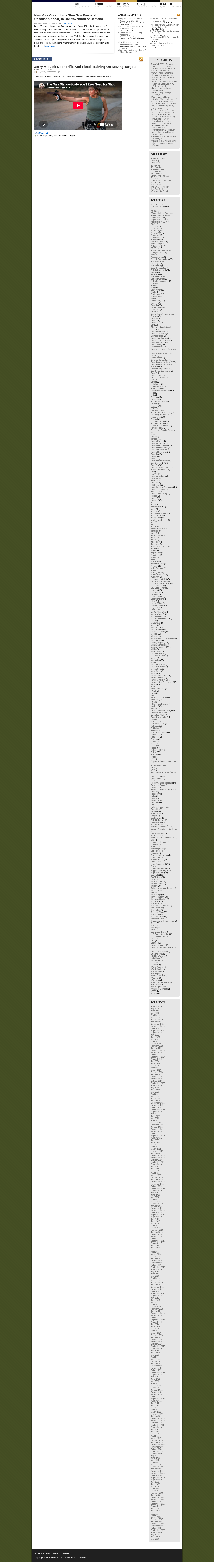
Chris (127, 25)
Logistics (154, 608)
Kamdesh (155, 555)
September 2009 (158, 1451)
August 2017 (156, 1243)
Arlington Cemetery (159, 253)
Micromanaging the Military (162, 638)
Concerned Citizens (159, 338)
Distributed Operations (160, 371)
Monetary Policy (157, 654)
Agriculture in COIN (159, 222)
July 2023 (155, 1087)
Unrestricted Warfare (159, 952)
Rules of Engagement (160, 807)
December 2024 (158, 1050)
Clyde (154, 47)
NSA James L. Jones (159, 704)
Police (153, 748)
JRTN (153, 548)
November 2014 (158, 1315)
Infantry (154, 511)
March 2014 (156, 1333)
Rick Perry (155, 794)
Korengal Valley (157, 572)
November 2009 (158, 1447)
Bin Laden (155, 283)
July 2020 (155, 1166)
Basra (153, 272)
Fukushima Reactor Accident (163, 430)
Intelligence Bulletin (159, 520)
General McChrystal (159, 445)
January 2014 (157, 1337)
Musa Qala (155, 671)
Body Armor (156, 290)
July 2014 (155, 1324)
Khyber (154, 566)
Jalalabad (155, 537)
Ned (165, 23)
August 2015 (156, 1296)
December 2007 (158, 1497)
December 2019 (158, 1182)
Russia (154, 811)
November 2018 (158, 1210)
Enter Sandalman (137, 38)
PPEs (153, 759)
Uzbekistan (155, 958)
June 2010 (155, 1432)
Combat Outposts (158, 334)
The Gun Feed (157, 182)
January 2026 (157, 1022)
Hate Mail (155, 478)
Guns (39, 135)
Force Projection (158, 421)
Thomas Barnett (157, 919)
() (136, 21)
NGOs (153, 695)
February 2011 (157, 1414)
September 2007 (158, 1504)
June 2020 (155, 1169)
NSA (153, 702)
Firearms (154, 417)
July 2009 (155, 1456)
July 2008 (155, 1482)
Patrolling (155, 730)
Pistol (153, 743)
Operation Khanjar (159, 717)
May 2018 (155, 1223)
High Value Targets (159, 489)
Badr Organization (158, 268)
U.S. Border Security (159, 934)
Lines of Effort (156, 603)
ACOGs (154, 211)
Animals (154, 239)
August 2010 (156, 1427)
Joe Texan (171, 23)
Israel (153, 533)
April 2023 (155, 1094)
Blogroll (154, 285)
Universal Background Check (163, 947)
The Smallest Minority (160, 187)
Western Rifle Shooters (160, 191)
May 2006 (155, 1539)
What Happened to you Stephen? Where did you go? (164, 98)
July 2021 (155, 1140)
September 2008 (158, 1478)
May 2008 (155, 1486)
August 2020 (156, 1164)
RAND (153, 781)
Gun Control (156, 463)
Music (153, 673)
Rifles (153, 796)
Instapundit (155, 165)
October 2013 (156, 1344)
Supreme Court (157, 873)
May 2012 (155, 1381)
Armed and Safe (158, 158)
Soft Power (155, 851)
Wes (133, 31)
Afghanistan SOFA (158, 220)
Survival (154, 875)
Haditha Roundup (158, 469)
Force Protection (158, 423)
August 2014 (156, 1322)
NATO (153, 684)
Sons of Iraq (156, 857)
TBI (152, 892)
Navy (153, 686)
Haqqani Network (158, 476)
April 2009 (155, 1462)
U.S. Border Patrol (158, 932)
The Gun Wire (157, 185)
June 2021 (155, 1142)
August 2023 (156, 1085)
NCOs (153, 691)
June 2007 (155, 1510)
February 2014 (157, 1335)
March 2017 (156, 1254)
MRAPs (154, 662)
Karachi (154, 559)
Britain (153, 299)
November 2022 (158, 1105)
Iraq (152, 524)
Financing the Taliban (160, 415)
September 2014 (158, 1320)
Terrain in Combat (158, 899)
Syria (153, 879)
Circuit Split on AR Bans (161, 123)
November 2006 (158, 1526)
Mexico (154, 634)
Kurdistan (155, 577)
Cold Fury (155, 161)
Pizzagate (155, 746)
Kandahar (155, 557)
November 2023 (158, 1079)
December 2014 (158, 1313)
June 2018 (155, 1221)
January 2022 (157, 1127)
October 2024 (156, 1055)
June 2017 (155, 1247)
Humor (154, 498)
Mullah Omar (156, 669)
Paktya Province (158, 724)
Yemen (154, 993)
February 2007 (157, 1519)
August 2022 (156, 1112)
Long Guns (155, 610)
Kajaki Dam (156, 553)
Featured (155, 410)
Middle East (156, 640)
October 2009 (156, 1449)
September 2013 (158, 1346)
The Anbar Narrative (159, 906)
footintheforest (157, 23)
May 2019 (155, 1197)
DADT (153, 356)
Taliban (154, 886)
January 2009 (157, 1469)
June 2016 (155, 1274)
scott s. (136, 23)
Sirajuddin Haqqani (159, 842)
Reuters (154, 792)
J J (140, 37)
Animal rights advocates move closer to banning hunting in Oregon (163, 143)
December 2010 (158, 1418)
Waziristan (155, 980)
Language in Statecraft (160, 581)
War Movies (156, 971)
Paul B (122, 23)
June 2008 (155, 1484)
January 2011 (156, 1416)
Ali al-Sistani (156, 233)
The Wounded (157, 917)
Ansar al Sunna (157, 242)
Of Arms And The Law (160, 176)
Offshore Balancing (159, 713)
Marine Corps (156, 614)
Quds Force (156, 776)
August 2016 (156, 1269)
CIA (152, 325)
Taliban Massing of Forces (162, 888)
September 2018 (158, 1215)
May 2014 (155, 1329)
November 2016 (158, 1263)
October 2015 (156, 1291)
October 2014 (156, 1318)
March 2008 (156, 1491)
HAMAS (154, 474)
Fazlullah (155, 406)
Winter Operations (158, 987)
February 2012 (157, 1388)
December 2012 (158, 1366)
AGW (153, 224)
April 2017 (155, 1252)
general (154, 439)
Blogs (153, 288)
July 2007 (155, 1508)
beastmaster (124, 46)
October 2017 (156, 1239)
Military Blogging (158, 643)
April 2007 (155, 1515)
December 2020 (158, 1155)
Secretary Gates (157, 833)
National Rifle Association (162, 682)
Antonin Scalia (157, 246)
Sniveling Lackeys (158, 849)
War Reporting (157, 974)
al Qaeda (155, 231)
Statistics (154, 866)
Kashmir (154, 562)
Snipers (154, 846)
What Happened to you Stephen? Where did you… (132, 51)
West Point (155, 984)
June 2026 (155, 1011)
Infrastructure (156, 516)
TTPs (153, 930)
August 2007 (156, 1506)
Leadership (156, 592)
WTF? (153, 991)
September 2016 (158, 1267)
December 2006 (158, 1524)
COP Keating (156, 345)
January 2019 (157, 1206)
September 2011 (158, 1399)
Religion (154, 787)
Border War (156, 294)
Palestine (155, 726)
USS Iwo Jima (157, 954)
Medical (154, 627)
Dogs (153, 373)
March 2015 (156, 1307)
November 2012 (158, 1368)
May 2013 (155, 1355)
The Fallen (155, 910)
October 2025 (156, 1028)
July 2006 (155, 1535)
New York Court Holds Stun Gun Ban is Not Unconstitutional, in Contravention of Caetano (68, 17)
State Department (158, 864)
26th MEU (155, 204)
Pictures (154, 739)
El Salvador (156, 384)
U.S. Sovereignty (158, 936)
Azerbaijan (155, 263)
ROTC (153, 805)
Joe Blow (123, 37)
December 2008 (158, 1471)
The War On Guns (158, 189)
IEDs (153, 505)
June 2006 (155, 1537)
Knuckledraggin (157, 169)
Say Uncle (155, 178)
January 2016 (157, 1285)
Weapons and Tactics (160, 982)
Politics (154, 754)
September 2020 (158, 1162)
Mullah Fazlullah (158, 667)
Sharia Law (156, 835)
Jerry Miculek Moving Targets (62, 135)
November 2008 (158, 1473)
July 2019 (155, 1193)
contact (56, 1553)
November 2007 (158, 1499)
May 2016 (155, 1276)
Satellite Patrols (157, 820)
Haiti (153, 472)
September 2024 (158, 1057)
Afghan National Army (160, 213)
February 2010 (157, 1440)
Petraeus (155, 737)
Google (154, 459)
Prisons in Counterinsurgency (163, 761)
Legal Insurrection (158, 171)
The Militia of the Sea (160, 71)
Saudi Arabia (156, 822)
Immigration (156, 507)
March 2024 (156, 1070)
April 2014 (155, 1331)
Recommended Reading (161, 783)
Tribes (153, 923)
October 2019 (156, 1186)
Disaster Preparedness (160, 369)
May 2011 (155, 1407)
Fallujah (154, 397)
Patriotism (155, 728)
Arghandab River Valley (161, 250)
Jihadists (154, 542)
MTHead (123, 31)
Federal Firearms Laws (160, 413)
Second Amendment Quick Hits (164, 829)
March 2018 (156, 1228)
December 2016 (158, 1261)
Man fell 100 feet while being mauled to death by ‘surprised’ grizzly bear (163, 119)
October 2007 (156, 1502)
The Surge (155, 914)
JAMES (154, 41)
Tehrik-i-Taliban (157, 897)
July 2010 (155, 1429)
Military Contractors (159, 645)
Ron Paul (155, 803)
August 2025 (156, 1033)
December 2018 (158, 1208)
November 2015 (158, 1289)
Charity (154, 318)
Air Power (155, 228)
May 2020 (155, 1171)
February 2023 (157, 1098)
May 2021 (155, 1144)
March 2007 (156, 1517)
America (154, 235)
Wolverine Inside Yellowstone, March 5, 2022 (163, 44)
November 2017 (158, 1236)
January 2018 (157, 1232)
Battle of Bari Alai (158, 277)
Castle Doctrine (157, 307)
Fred (128, 31)
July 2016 (155, 1272)
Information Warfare (159, 513)
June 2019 (155, 1195)
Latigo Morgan (133, 37)
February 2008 (157, 1493)
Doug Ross (155, 163)
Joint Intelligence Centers (161, 546)
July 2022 (155, 1114)
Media (153, 625)
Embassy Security (158, 386)
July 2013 (155, 1350)
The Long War (157, 912)
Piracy (153, 741)
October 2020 (156, 1160)
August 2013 (156, 1348)
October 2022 (156, 1107)
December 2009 (158, 1445)
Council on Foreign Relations (163, 349)
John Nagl (155, 544)
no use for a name (158, 35)
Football (154, 419)
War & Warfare (157, 967)
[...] (121, 40)
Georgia (154, 454)
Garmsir (154, 437)
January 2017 (157, 1258)
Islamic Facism (157, 529)
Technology (156, 895)
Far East (154, 399)
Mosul (153, 658)
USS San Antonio (158, 956)
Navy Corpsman (158, 689)
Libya (153, 601)
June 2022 (155, 1116)
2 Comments (66, 23)
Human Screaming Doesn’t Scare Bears (162, 133)
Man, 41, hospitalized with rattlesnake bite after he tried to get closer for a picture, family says (164, 104)
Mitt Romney (156, 651)
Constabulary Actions (160, 340)
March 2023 (156, 1096)
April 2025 (155, 1041)
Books (153, 292)
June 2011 (155, 1405)
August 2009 (156, 1453)
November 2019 (158, 1184)
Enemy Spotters (157, 388)
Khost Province (157, 564)
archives (46, 1553)
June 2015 (155, 1300)
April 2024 (155, 1068)
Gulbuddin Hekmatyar (160, 461)
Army (153, 255)
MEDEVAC (155, 623)
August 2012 (156, 1375)
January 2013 (157, 1364)
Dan (137, 31)
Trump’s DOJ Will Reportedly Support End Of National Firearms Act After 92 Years (163, 66)
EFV (152, 380)
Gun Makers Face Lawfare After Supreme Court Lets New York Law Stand (164, 84)
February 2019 (157, 1204)
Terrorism (155, 901)
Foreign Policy (157, 428)
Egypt (153, 382)
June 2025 (155, 1037)
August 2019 (156, 1190)
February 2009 (157, 1467)
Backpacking (156, 266)
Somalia (154, 853)
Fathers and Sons (158, 402)
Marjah (154, 621)
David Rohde (156, 358)
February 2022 (157, 1125)
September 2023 (158, 1083)
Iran (152, 522)
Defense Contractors (159, 360)
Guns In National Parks (160, 467)
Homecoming (156, 491)
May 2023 (155, 1092)
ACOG (153, 209)
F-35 (153, 395)
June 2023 (155, 1090)
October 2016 (156, 1265)
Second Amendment (159, 827)
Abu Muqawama (158, 207)
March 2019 (156, 1201)
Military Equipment (159, 647)
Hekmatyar (155, 480)
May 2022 (155, 1118)
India (153, 509)
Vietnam (154, 965)
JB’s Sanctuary (157, 167)
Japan (153, 540)
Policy (153, 752)
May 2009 (155, 1460)
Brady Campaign (158, 296)
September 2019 (158, 1188)
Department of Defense (161, 362)
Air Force (155, 226)
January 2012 (157, 1390)
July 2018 (155, 1219)
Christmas (155, 323)
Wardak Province (158, 976)
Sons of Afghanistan (159, 855)
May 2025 (155, 1039)
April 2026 (155, 1015)
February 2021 (157, 1151)
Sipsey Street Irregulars (161, 180)
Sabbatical (155, 814)
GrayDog (129, 23)
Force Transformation (160, 426)
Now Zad (155, 700)
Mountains (155, 660)
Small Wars (156, 844)
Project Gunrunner (159, 765)
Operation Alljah (157, 715)
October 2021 (156, 1133)
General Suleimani (159, 452)
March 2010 (156, 1438)
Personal (155, 735)
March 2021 (156, 1149)
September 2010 (158, 1425)
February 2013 (157, 1361)
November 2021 (158, 1131)
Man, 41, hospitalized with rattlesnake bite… (129, 43)
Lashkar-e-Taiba (158, 586)
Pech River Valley (158, 732)
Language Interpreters (160, 583)
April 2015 (155, 1304)
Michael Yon (156, 636)
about (37, 1553)
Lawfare (154, 590)
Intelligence (156, 518)
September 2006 (158, 1530)
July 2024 (155, 1061)
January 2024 (157, 1074)
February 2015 (157, 1309)
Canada (154, 305)
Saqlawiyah (156, 818)
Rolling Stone (156, 800)
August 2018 (156, 1217)
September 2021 (158, 1136)
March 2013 (156, 1359)
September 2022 (158, 1109)
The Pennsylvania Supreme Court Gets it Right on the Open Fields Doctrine (163, 112)
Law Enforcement (158, 588)
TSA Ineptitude (157, 927)
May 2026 (155, 1013)
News (153, 693)
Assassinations (157, 257)
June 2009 (155, 1458)
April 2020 (155, 1173)
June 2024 (155, 1063)
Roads (154, 798)
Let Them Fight (157, 599)
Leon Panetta (156, 597)
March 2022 (156, 1123)
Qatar (153, 770)
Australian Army (157, 261)
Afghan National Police (160, 215)
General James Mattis (160, 443)
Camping (155, 303)
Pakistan (154, 722)
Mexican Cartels (158, 632)
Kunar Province (157, 575)
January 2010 (157, 1442)
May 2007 (155, 1513)
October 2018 (156, 1212)
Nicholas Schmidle (159, 697)
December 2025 (158, 1024)
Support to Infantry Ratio (161, 871)
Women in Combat (159, 989)
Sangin (154, 816)
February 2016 (157, 1283)
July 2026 (155, 1009)
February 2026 (157, 1020)
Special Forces (157, 860)
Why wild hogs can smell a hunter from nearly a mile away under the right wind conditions (162, 76)
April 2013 (155, 1357)
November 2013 (158, 1342)
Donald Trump (157, 375)
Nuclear (154, 706)
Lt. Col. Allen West (158, 612)
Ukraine (154, 943)
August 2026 (156, 1006)
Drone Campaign (158, 377)
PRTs (153, 768)
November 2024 (158, 1052)
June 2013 (155, 1353)
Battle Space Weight (159, 281)
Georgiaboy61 (125, 38)
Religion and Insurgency (161, 789)
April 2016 (155, 1278)
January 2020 (157, 1180)
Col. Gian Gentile (158, 331)
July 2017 (155, 1245)
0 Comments (43, 133)
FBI (152, 408)
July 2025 (155, 1035)
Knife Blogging (157, 568)
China (153, 320)
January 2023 (157, 1101)
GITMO (154, 456)
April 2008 (155, 1488)
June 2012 (155, 1379)
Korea (153, 570)
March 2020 (156, 1175)
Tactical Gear (156, 884)
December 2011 (157, 1392)
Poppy (153, 757)
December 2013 (158, 1339)
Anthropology (156, 244)
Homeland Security (159, 494)
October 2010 (156, 1423)
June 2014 (155, 1326)
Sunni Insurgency (158, 868)
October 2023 (156, 1081)
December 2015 (158, 1287)
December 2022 (158, 1103)
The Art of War (157, 908)
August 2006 (156, 1532)
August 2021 (156, 1138)
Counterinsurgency (159, 353)
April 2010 (155, 1436)
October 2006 (156, 1528)
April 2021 (155, 1147)
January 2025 (157, 1048)
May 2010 (155, 1434)
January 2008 (157, 1495)
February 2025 (157, 1046)
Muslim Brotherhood (159, 675)
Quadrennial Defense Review (163, 772)
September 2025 (158, 1030)
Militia (153, 649)
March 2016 (156, 1280)
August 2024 (156, 1059)
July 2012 (155, 1377)
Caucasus (155, 310)
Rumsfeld (155, 809)
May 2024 (155, 1066)
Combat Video (157, 336)
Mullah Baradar (157, 665)
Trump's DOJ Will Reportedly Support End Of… (130, 20)
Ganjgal (154, 434)
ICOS (153, 502)
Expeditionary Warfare (160, 391)
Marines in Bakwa (158, 616)
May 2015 (155, 1302)
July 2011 (155, 1403)
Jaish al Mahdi (157, 535)
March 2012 (156, 1385)
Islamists (154, 531)
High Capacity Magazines (162, 487)
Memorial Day (157, 629)
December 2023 (158, 1077)
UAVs (153, 938)
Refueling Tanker (158, 785)
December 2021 (158, 1129)
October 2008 (156, 1475)
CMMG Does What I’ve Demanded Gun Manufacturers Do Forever (163, 127)
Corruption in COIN (159, 347)
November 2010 (158, 1421)
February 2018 (157, 1230)
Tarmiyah (155, 890)
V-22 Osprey (156, 960)
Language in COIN (159, 579)
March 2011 (156, 1412)
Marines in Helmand (159, 619)
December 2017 (158, 1234)
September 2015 (158, 1293)
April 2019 (155, 1199)
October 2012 (156, 1370)
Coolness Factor (158, 342)
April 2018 (155, 1226)
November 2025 (158, 1026)
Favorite (154, 404)
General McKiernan (159, 448)
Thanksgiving (156, 903)
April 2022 (155, 1120)
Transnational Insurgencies (162, 921)
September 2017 (158, 1241)
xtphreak (133, 46)
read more (50, 46)
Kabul (153, 551)
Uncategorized (157, 945)
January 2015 (157, 1311)
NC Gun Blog (156, 174)
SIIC (152, 840)
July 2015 (155, 1298)
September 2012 (158, 1372)
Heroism (154, 483)
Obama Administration (160, 711)
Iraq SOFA (155, 526)
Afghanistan (156, 217)
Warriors (154, 978)
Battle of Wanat (157, 279)
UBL (153, 941)
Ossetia (154, 719)
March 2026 (156, 1017)
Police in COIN (157, 750)
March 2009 (156, 1464)
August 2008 (156, 1480)
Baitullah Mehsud (158, 270)
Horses (154, 496)
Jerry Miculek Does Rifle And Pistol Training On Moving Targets (85, 67)
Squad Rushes (157, 862)
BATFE (154, 274)
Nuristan (154, 708)
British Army (156, 301)
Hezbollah (155, 485)
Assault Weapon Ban (160, 259)
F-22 (153, 393)
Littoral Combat (157, 605)
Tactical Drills (156, 881)
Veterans (154, 963)
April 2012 (155, 1383)
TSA (152, 925)
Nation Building (157, 678)
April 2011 (155, 1410)
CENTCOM (155, 312)
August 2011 (156, 1401)
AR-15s (154, 248)
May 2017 (155, 1250)
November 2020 (158, 1158)
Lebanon (155, 594)
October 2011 (156, 1396)
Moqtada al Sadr (158, 656)
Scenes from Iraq (158, 824)
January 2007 (157, 1521)
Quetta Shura (156, 778)
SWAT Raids (156, 877)
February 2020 (157, 1177)
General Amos (157, 441)
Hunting (154, 500)
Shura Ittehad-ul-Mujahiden (162, 838)
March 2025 (156, 1044)
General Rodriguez (159, 450)
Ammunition (156, 237)
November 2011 (157, 1394)
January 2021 (157, 1153)
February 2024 (157, 1072)
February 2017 (157, 1256)
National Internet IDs (159, 680)
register (66, 1553)
